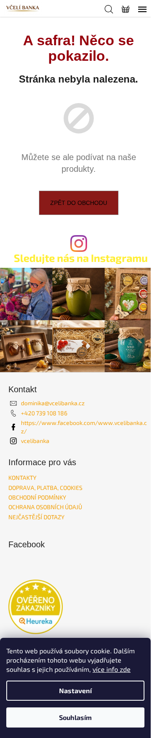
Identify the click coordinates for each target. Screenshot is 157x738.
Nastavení (75, 690)
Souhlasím (75, 717)
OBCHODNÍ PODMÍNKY (37, 497)
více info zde (112, 669)
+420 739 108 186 (44, 413)
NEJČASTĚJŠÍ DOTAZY (36, 516)
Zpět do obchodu (78, 202)
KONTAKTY (22, 477)
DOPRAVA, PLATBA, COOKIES (45, 487)
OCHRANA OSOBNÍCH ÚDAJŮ (45, 506)
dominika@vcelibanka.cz (53, 403)
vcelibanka (35, 440)
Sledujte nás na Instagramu (81, 258)
